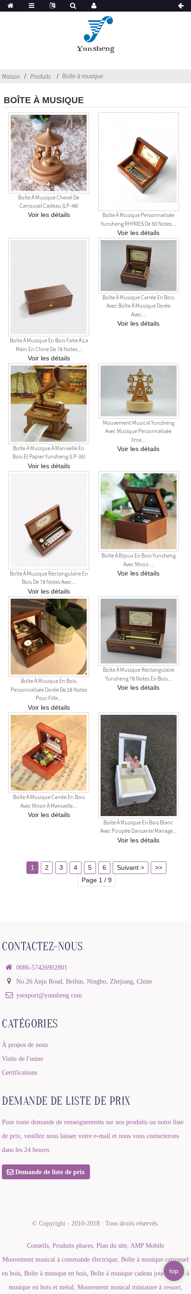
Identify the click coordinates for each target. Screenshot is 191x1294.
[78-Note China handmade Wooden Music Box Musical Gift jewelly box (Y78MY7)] (48, 287)
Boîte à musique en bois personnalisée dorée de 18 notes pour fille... (49, 689)
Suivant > (130, 867)
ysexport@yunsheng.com (49, 995)
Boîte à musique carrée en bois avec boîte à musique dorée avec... (138, 306)
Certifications (19, 1072)
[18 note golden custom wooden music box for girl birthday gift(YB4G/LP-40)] (48, 636)
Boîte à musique (82, 76)
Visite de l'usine (22, 1058)
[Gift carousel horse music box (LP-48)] (48, 152)
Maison (11, 76)
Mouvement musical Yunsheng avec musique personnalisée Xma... (138, 431)
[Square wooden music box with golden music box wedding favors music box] (138, 265)
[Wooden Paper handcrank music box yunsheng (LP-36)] (48, 403)
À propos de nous (25, 1044)
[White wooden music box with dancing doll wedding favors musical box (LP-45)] (138, 765)
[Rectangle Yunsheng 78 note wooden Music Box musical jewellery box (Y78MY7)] (138, 631)
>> (158, 867)
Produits (40, 76)
